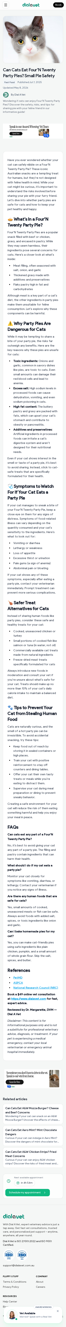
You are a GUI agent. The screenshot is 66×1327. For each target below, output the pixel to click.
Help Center (10, 1301)
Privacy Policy (11, 1286)
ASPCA (18, 982)
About (39, 1281)
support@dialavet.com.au (18, 1265)
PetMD (17, 977)
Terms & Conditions (14, 1281)
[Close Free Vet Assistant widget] (58, 1311)
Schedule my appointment (25, 1192)
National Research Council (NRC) (35, 987)
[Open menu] (5, 4)
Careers (40, 1286)
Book (58, 4)
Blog (5, 1306)
